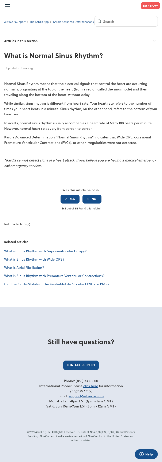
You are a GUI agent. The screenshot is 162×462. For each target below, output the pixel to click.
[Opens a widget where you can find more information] (146, 454)
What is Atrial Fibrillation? (24, 267)
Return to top (15, 223)
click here (90, 385)
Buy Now (150, 5)
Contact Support (81, 365)
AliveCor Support (15, 22)
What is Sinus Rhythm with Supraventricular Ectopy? (45, 251)
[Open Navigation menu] (6, 6)
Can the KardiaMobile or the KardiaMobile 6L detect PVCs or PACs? (56, 284)
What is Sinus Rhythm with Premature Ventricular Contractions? (54, 275)
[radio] (70, 199)
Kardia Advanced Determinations (73, 22)
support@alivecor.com (86, 396)
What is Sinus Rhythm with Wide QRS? (34, 259)
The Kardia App (39, 22)
